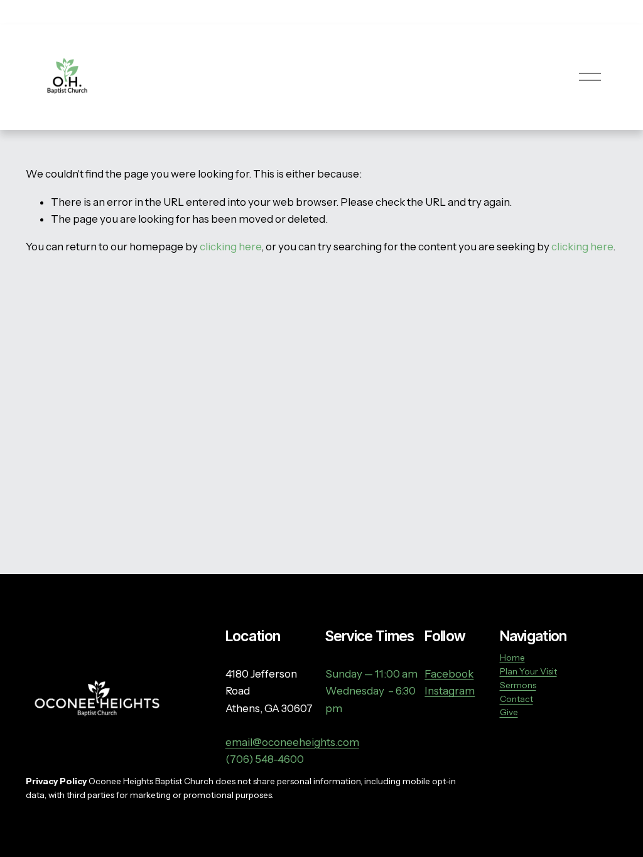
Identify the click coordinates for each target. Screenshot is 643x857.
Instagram (449, 690)
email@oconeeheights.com (292, 742)
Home (512, 657)
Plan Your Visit (528, 671)
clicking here (230, 246)
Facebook (448, 674)
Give (509, 712)
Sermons (518, 685)
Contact (516, 699)
